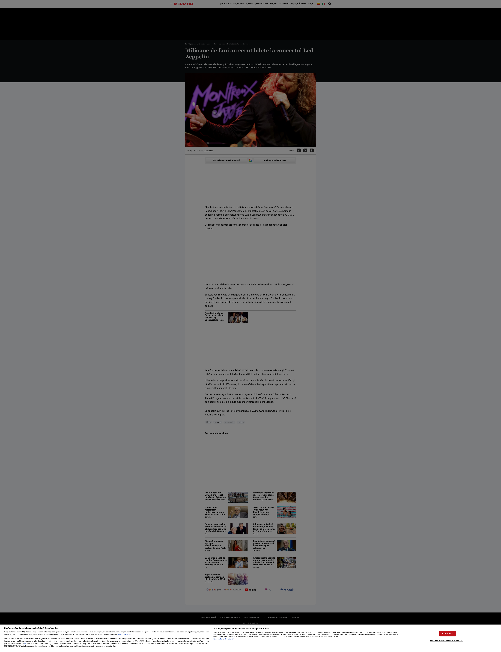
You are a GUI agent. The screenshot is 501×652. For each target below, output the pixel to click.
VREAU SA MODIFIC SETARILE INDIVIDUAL (446, 641)
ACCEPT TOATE (448, 634)
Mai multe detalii (124, 634)
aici (25, 643)
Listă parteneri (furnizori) (223, 639)
